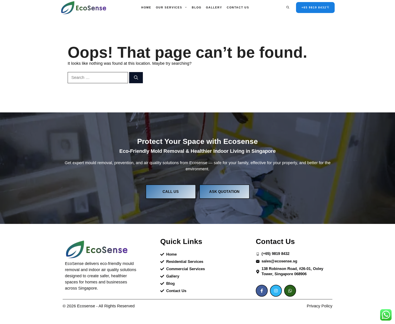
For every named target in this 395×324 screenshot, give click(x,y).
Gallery (214, 7)
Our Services (169, 7)
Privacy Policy (319, 306)
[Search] (136, 77)
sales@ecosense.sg (279, 261)
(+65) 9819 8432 (275, 253)
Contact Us (238, 7)
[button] (287, 7)
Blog (196, 7)
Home (146, 7)
